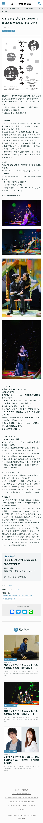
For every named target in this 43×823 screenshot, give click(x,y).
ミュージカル (15, 8)
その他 (4, 11)
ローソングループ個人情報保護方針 (21, 801)
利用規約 (25, 790)
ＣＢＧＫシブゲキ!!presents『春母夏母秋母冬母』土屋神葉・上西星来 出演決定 (21, 760)
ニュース (6, 31)
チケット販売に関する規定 (21, 794)
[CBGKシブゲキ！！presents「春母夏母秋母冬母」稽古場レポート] (21, 647)
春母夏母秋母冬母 (9, 599)
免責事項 (32, 805)
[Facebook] (12, 612)
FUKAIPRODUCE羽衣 (9, 596)
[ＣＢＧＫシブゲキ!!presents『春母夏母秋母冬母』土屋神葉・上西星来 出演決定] (21, 739)
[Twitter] (18, 612)
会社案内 (22, 809)
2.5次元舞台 (29, 8)
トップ (17, 790)
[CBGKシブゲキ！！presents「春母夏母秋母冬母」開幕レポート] (21, 693)
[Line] (31, 612)
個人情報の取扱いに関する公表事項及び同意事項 (21, 798)
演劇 (3, 8)
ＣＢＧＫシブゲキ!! (25, 596)
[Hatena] (24, 612)
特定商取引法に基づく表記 (17, 805)
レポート (8, 659)
